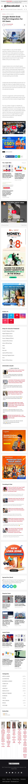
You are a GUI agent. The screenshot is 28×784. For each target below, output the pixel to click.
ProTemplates (22, 781)
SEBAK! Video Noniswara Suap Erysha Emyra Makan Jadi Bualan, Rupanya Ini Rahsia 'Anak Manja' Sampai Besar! (16, 520)
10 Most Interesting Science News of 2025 (20, 605)
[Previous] (24, 9)
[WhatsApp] (19, 156)
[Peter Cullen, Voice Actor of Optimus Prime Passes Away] (7, 638)
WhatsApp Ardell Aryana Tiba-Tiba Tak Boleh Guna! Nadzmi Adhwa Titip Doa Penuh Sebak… (16, 500)
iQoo (3, 345)
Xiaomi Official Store (7, 360)
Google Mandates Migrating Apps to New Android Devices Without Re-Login (7, 175)
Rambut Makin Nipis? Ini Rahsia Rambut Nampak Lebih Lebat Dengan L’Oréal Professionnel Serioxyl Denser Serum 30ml (25, 743)
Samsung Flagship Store (8, 355)
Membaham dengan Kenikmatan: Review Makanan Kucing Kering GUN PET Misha (8, 738)
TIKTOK (14, 698)
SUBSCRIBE (9, 1)
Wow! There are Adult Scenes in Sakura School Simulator (12, 9)
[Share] (24, 25)
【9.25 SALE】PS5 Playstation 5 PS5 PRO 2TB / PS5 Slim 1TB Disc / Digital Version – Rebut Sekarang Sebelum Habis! (16, 381)
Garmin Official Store (7, 336)
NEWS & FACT (14, 690)
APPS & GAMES (10, 14)
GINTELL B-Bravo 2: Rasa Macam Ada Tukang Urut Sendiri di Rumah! (19, 736)
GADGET (14, 686)
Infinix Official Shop (7, 343)
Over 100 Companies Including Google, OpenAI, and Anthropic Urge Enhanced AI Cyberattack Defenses (20, 663)
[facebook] (6, 772)
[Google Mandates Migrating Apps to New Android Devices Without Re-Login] (20, 638)
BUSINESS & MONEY (14, 681)
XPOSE (14, 703)
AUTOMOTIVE (14, 678)
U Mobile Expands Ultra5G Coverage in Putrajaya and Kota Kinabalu (20, 622)
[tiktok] (18, 772)
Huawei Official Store (7, 340)
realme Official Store (7, 353)
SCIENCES (14, 695)
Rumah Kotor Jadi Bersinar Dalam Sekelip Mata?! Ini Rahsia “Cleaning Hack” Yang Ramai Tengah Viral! (15, 392)
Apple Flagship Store (7, 333)
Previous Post (5, 225)
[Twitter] (16, 156)
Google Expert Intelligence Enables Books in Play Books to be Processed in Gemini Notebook (20, 176)
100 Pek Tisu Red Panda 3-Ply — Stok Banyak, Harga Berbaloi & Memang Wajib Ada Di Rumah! (16, 416)
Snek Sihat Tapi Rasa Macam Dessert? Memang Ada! (14, 736)
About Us (9, 779)
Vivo (3, 357)
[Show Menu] (2, 6)
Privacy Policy (15, 779)
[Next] (26, 9)
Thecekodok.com (15, 781)
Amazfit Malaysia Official (8, 331)
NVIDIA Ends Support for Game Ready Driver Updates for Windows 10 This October (7, 193)
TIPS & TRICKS (14, 700)
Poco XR (4, 350)
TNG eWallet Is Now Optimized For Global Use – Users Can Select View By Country (7, 623)
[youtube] (12, 772)
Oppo (3, 348)
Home (3, 14)
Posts (5, 713)
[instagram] (15, 772)
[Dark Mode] (23, 6)
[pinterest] (21, 772)
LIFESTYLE (14, 688)
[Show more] (22, 156)
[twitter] (9, 772)
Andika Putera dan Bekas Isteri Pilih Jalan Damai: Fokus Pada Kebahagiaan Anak (16, 510)
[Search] (26, 6)
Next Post (24, 225)
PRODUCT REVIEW (14, 693)
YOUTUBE (14, 705)
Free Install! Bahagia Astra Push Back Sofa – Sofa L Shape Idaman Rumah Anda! (3, 738)
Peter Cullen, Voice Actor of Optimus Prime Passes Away (7, 644)
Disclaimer (23, 779)
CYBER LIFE (14, 683)
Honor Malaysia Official (7, 338)
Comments (7, 715)
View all (24, 162)
